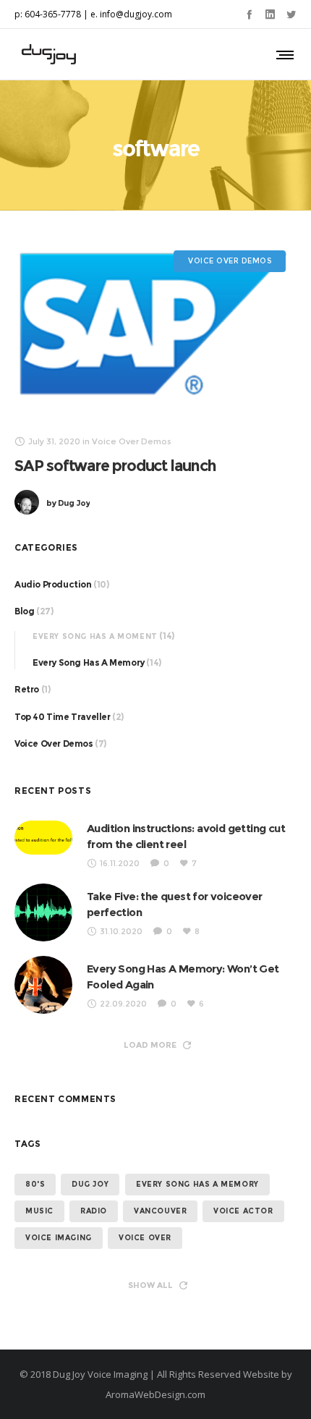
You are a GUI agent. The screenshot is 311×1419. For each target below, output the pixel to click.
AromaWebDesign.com (155, 1394)
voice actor (243, 1211)
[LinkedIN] (270, 14)
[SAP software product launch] (155, 328)
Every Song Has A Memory (89, 662)
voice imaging (58, 1237)
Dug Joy (68, 503)
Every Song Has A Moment (95, 636)
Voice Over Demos (53, 743)
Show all (150, 1285)
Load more (150, 1045)
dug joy (90, 1184)
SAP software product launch (115, 466)
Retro (26, 689)
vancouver (160, 1211)
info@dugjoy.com (136, 14)
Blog (24, 611)
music (39, 1211)
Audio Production (53, 584)
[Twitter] (291, 14)
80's (35, 1184)
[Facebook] (249, 14)
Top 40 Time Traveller (62, 716)
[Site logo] (48, 54)
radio (93, 1211)
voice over (145, 1237)
